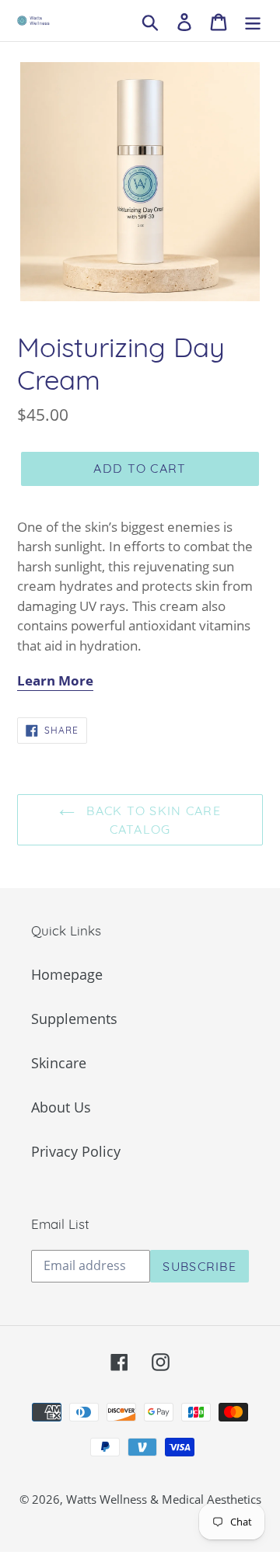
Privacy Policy (76, 1151)
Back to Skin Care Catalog (151, 820)
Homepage (67, 974)
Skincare (58, 1062)
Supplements (74, 1018)
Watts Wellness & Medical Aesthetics (163, 1499)
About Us (61, 1107)
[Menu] (253, 20)
